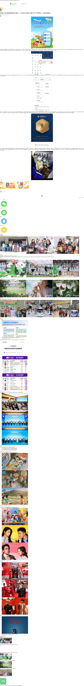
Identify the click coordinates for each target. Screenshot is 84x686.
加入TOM (6, 684)
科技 (18, 0)
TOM (2, 338)
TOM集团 (1, 684)
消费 (16, 0)
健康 (14, 0)
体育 (4, 0)
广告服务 (4, 684)
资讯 (2, 0)
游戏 (6, 0)
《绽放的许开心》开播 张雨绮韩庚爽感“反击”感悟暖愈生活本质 (8, 507)
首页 (0, 0)
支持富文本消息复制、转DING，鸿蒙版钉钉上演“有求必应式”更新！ (11, 337)
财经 (13, 0)
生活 (9, 0)
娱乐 (3, 0)
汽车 (17, 0)
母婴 (10, 0)
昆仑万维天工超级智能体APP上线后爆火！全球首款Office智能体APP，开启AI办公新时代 (12, 339)
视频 (11, 0)
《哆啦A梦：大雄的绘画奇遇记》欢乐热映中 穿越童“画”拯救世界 (9, 452)
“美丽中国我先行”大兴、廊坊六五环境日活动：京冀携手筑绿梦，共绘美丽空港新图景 (11, 392)
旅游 (7, 0)
